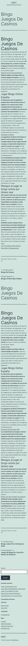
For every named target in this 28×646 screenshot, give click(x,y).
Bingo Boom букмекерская (10, 248)
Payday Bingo (5, 347)
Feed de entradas (6, 624)
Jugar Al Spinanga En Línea (9, 586)
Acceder (3, 621)
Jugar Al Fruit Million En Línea (9, 591)
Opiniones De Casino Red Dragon (10, 593)
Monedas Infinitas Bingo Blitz (10, 429)
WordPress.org (5, 628)
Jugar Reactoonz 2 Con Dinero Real (11, 596)
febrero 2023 (5, 605)
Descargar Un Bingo (7, 135)
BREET (14, 3)
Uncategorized (5, 614)
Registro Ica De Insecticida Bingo (11, 73)
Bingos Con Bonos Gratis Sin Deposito (13, 497)
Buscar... (3, 568)
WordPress (15, 640)
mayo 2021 (4, 608)
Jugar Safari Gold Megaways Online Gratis (13, 589)
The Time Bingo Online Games (11, 246)
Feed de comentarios (7, 626)
